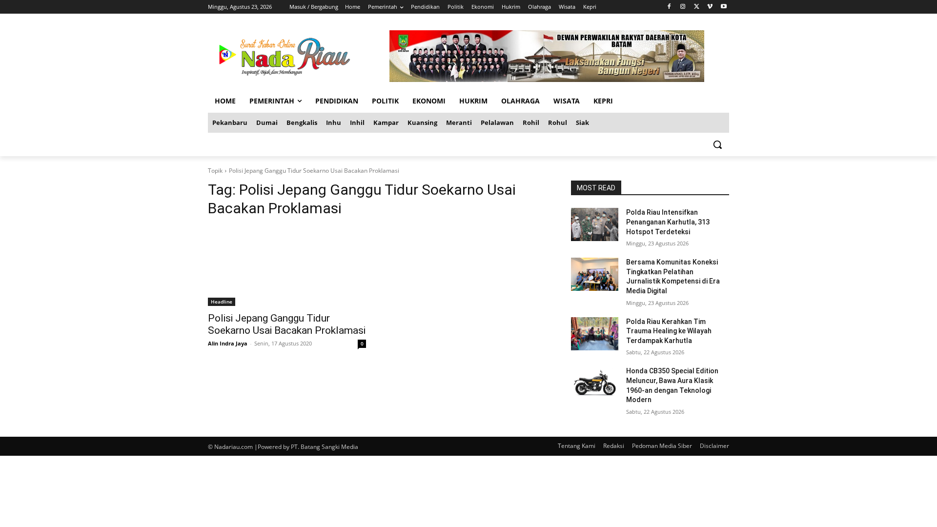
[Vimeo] (709, 7)
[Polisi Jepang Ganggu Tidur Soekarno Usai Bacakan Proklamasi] (287, 266)
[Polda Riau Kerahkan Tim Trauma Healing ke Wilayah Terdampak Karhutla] (594, 333)
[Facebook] (669, 7)
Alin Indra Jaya (227, 343)
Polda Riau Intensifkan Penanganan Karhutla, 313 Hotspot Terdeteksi (668, 221)
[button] (717, 144)
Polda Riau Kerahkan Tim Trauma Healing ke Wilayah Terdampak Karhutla (669, 331)
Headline (221, 301)
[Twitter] (696, 7)
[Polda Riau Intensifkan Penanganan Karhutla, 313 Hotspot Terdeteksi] (594, 224)
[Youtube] (723, 7)
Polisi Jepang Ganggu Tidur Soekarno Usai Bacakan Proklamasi (287, 324)
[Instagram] (683, 7)
